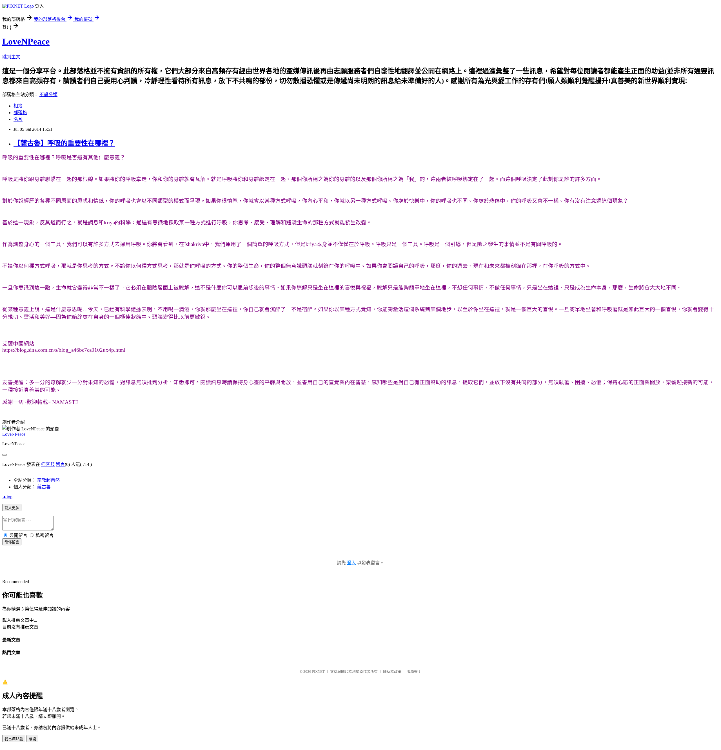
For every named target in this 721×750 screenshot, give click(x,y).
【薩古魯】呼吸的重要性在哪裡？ (64, 143)
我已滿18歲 (14, 739)
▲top (7, 496)
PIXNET (318, 671)
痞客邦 (48, 464)
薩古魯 (44, 486)
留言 (60, 464)
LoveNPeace (26, 41)
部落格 (20, 112)
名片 (18, 119)
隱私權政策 (392, 671)
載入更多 (12, 508)
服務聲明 (414, 671)
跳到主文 (11, 56)
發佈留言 (12, 542)
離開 (32, 739)
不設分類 (48, 94)
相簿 (18, 105)
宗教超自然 (48, 480)
